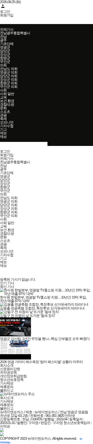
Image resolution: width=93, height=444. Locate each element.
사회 (3, 90)
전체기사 (6, 29)
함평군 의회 (8, 83)
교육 (3, 97)
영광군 (5, 47)
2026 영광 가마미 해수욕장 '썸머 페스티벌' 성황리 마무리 (41, 362)
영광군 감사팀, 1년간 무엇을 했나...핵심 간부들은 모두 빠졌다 (45, 339)
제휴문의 (6, 387)
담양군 (5, 51)
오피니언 (6, 122)
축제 (3, 119)
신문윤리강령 (10, 369)
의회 (3, 65)
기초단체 (6, 44)
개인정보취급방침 (13, 376)
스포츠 (5, 112)
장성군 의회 (8, 79)
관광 (3, 115)
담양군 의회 (8, 76)
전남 (3, 37)
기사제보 (6, 383)
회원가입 (6, 15)
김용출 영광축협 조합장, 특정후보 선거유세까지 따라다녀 (42, 308)
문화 (3, 108)
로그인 (5, 12)
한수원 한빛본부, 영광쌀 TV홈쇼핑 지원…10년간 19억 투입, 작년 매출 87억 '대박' (43, 299)
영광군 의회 (8, 72)
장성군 (5, 54)
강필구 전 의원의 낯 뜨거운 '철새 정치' (27, 316)
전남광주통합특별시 (15, 33)
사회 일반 (7, 94)
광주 (3, 40)
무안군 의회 (8, 87)
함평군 (5, 58)
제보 (3, 133)
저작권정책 (8, 372)
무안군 (5, 62)
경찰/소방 (7, 104)
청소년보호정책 (11, 380)
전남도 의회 (8, 69)
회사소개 (6, 365)
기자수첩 (6, 126)
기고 (3, 129)
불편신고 (6, 390)
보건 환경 (7, 101)
